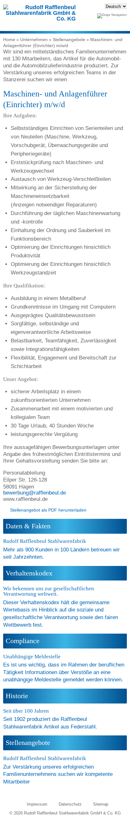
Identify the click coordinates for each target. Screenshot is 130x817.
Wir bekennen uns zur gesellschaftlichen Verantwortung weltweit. (48, 591)
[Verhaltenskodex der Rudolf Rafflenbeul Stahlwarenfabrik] (4, 583)
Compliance (22, 641)
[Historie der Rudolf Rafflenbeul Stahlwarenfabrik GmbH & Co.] (4, 706)
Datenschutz (70, 804)
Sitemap (100, 804)
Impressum (37, 804)
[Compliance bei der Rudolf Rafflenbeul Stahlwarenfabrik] (4, 651)
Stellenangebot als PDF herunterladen (48, 510)
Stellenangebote (69, 39)
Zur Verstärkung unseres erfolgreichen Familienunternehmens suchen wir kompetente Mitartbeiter (58, 774)
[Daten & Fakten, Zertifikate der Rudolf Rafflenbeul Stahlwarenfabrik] (4, 536)
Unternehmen (34, 39)
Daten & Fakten (28, 526)
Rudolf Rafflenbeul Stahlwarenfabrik (44, 541)
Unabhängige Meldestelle (32, 657)
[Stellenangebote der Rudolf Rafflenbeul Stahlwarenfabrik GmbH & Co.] (4, 753)
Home (9, 39)
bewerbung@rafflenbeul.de (34, 493)
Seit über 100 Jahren (26, 711)
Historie (17, 696)
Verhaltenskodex (29, 573)
